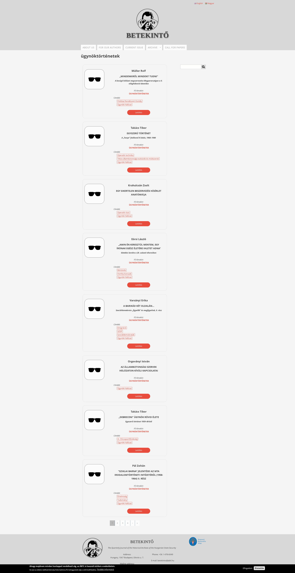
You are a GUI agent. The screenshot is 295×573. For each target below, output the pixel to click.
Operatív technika (125, 155)
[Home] (147, 30)
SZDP (119, 331)
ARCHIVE (153, 47)
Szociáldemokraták (125, 334)
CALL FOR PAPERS (175, 47)
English (199, 3)
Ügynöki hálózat (124, 104)
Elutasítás (259, 568)
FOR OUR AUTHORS (110, 47)
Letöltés (138, 112)
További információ (105, 569)
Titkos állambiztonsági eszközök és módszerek (138, 158)
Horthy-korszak (124, 273)
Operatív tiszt (123, 212)
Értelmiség (122, 496)
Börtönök (121, 270)
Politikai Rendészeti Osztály (129, 101)
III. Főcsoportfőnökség (127, 439)
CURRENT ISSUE (134, 47)
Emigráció (121, 327)
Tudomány (122, 500)
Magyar (210, 3)
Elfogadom (247, 568)
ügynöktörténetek (139, 93)
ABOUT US (88, 47)
